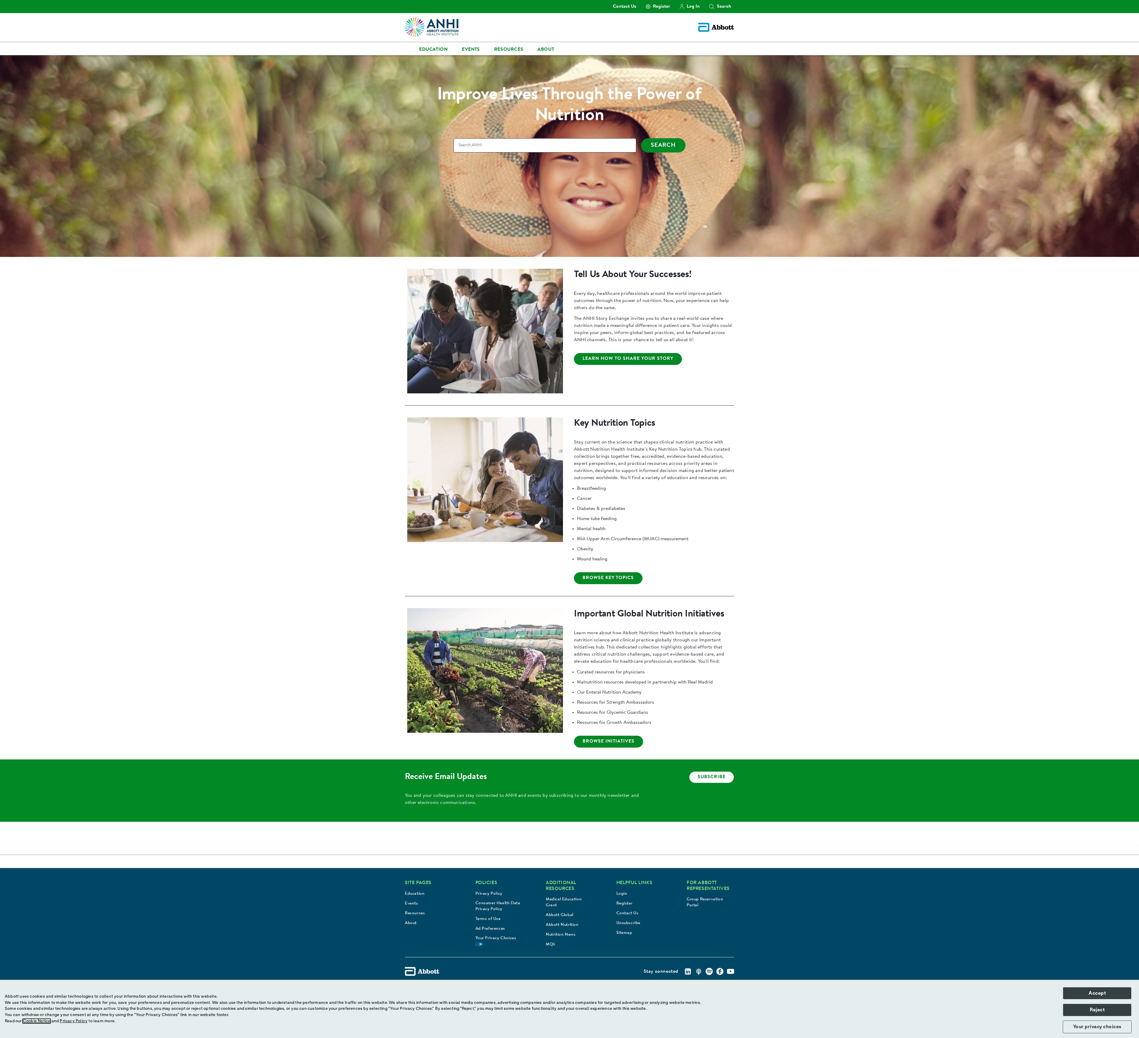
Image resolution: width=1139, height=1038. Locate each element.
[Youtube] (730, 971)
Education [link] (433, 49)
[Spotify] (709, 971)
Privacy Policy (488, 894)
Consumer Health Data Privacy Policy (497, 906)
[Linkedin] (687, 971)
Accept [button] (1097, 993)
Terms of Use (488, 919)
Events (411, 904)
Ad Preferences (490, 929)
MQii (550, 944)
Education (414, 894)
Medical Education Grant (564, 902)
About (411, 923)
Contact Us (627, 913)
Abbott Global (559, 915)
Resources (415, 913)
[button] (711, 6)
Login (621, 894)
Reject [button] (1097, 1009)
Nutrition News (560, 935)
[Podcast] (698, 971)
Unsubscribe (628, 923)
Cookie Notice (37, 1021)
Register (624, 904)
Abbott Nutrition (562, 925)
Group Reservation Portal (705, 902)
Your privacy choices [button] (1097, 1026)
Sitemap (624, 933)
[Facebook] (719, 971)
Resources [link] (508, 49)
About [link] (545, 49)
